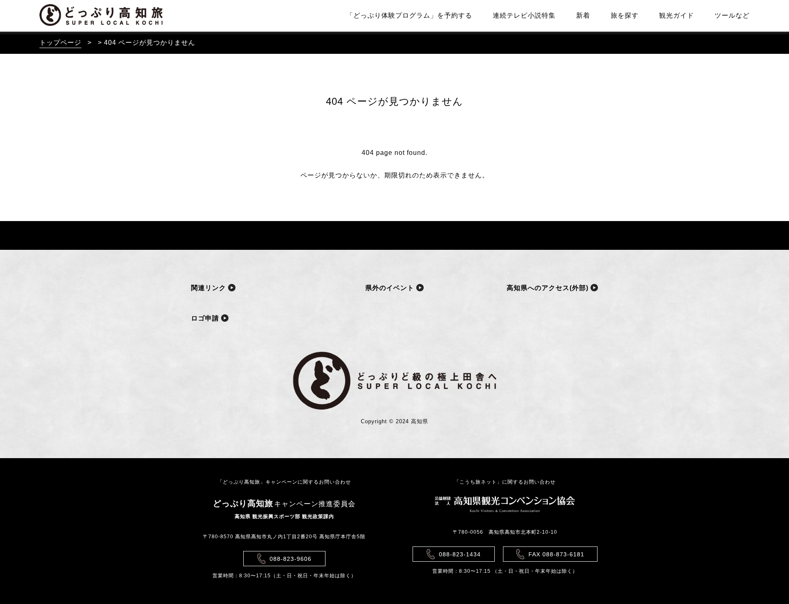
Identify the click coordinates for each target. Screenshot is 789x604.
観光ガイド (676, 15)
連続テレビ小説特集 (524, 15)
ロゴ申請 (206, 318)
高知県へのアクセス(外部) (549, 287)
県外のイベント (390, 287)
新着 (583, 15)
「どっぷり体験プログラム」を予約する (409, 15)
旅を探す (625, 15)
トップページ (60, 42)
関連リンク (209, 287)
